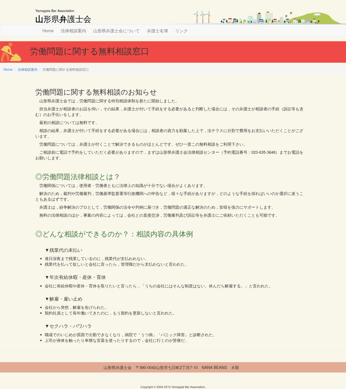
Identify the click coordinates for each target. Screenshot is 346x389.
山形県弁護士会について (116, 30)
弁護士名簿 (157, 30)
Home (48, 30)
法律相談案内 (73, 30)
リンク (181, 30)
